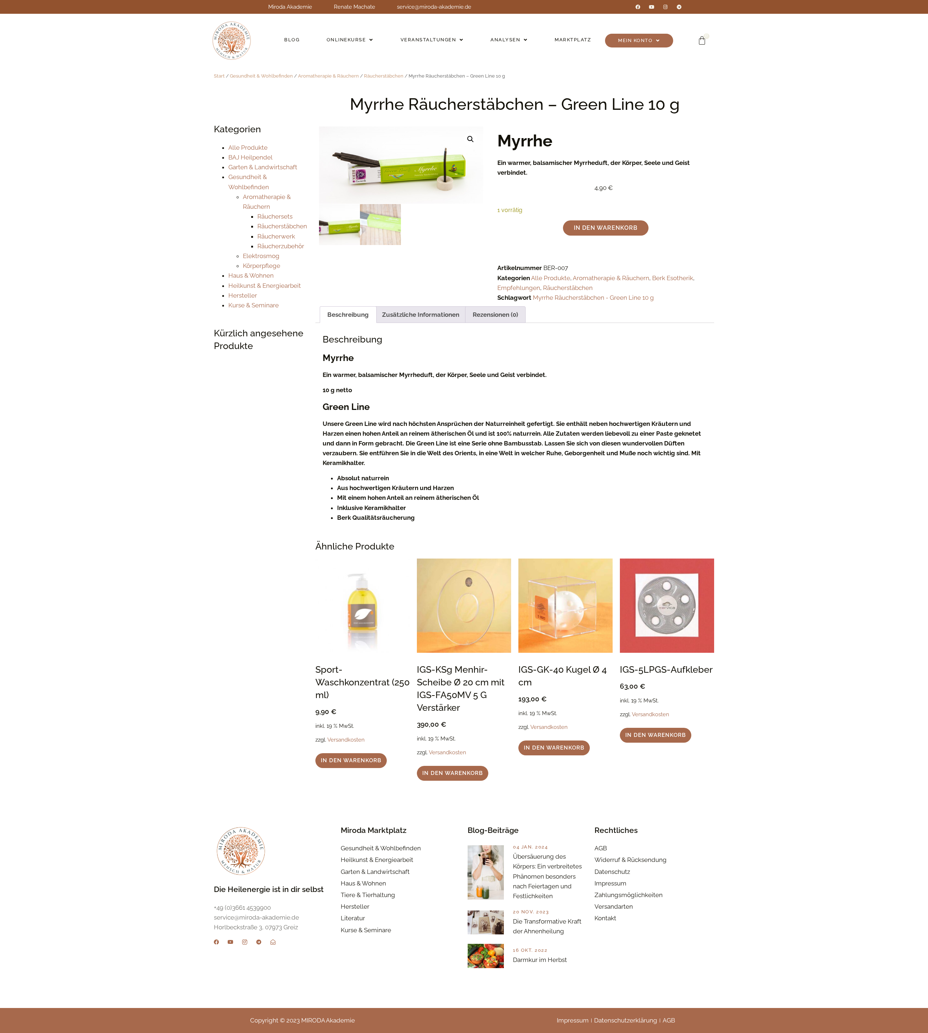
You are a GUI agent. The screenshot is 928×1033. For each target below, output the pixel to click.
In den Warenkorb (606, 227)
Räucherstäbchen (383, 76)
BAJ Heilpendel (250, 157)
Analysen (505, 39)
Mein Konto (635, 40)
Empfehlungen (518, 287)
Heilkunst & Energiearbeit (264, 285)
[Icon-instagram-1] (244, 942)
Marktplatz (573, 39)
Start (219, 76)
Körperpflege (261, 265)
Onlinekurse (346, 39)
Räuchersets (275, 216)
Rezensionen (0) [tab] (495, 314)
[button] (350, 40)
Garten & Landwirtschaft (262, 167)
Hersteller (242, 295)
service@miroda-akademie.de (434, 7)
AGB (669, 1020)
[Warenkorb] (702, 40)
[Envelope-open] (273, 942)
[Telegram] (679, 7)
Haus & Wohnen (251, 275)
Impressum (573, 1020)
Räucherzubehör (280, 246)
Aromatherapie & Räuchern (328, 76)
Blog (291, 39)
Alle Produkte (248, 147)
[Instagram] (665, 7)
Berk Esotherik (672, 278)
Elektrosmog (261, 256)
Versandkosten (346, 740)
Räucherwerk (276, 236)
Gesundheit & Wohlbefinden (261, 76)
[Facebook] (637, 7)
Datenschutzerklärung (625, 1020)
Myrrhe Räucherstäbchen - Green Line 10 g (593, 297)
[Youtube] (651, 7)
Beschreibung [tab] (348, 314)
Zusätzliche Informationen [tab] (420, 314)
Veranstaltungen (428, 39)
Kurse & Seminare (253, 305)
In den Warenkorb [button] (351, 760)
